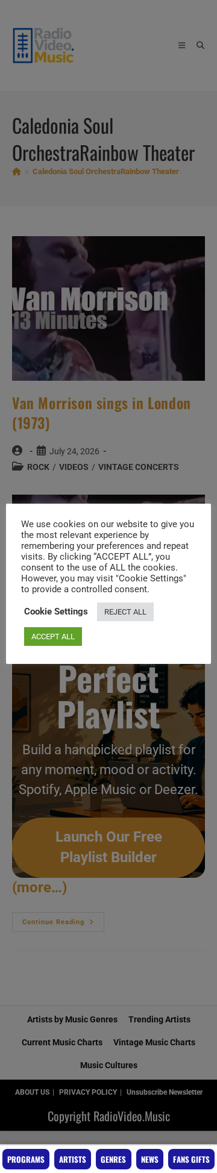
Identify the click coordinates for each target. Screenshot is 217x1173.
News (150, 1159)
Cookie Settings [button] (56, 611)
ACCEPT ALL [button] (53, 636)
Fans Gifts (191, 1159)
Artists (72, 1159)
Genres (113, 1159)
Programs (26, 1159)
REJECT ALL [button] (125, 611)
